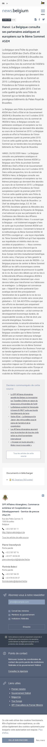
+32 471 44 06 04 (13, 556)
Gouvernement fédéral (21, 693)
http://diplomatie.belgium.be (13, 532)
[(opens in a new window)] (38, 19)
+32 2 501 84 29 (12, 574)
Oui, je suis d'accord (18, 740)
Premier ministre (18, 689)
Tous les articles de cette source (23, 454)
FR (3, 3)
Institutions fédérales (20, 618)
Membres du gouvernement (22, 614)
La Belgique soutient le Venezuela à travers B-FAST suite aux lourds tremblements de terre (24, 410)
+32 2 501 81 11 (12, 529)
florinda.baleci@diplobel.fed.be (14, 581)
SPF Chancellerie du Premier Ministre (27, 705)
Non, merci (40, 740)
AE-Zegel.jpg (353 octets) (22, 480)
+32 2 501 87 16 (12, 552)
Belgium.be (16, 697)
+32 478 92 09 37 (13, 578)
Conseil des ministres (20, 611)
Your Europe (16, 701)
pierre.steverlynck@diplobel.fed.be (16, 559)
